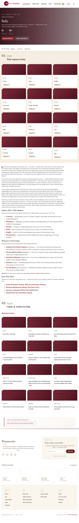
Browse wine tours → (22, 38)
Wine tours (25, 494)
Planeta (9, 262)
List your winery (63, 496)
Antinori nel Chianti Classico (16, 247)
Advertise (61, 499)
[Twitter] (7, 454)
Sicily (8, 229)
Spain (6, 502)
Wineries (43, 4)
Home (3, 14)
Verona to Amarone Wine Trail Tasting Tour (22, 290)
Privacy (17, 514)
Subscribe (70, 451)
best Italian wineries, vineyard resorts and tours (37, 273)
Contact (60, 502)
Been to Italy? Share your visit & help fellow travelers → (20, 423)
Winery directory (27, 496)
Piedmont (10, 222)
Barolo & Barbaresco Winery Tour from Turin (22, 287)
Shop (50, 4)
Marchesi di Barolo (13, 257)
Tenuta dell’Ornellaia (14, 252)
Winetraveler (9, 441)
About (60, 494)
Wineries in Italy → (8, 313)
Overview (19, 49)
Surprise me (73, 465)
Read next (27, 49)
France (6, 494)
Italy (6, 496)
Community (59, 4)
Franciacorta (11, 235)
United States (8, 499)
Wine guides (44, 496)
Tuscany (9, 216)
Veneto (8, 227)
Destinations (26, 4)
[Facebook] (3, 454)
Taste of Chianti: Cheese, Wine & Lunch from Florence (26, 285)
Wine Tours (35, 4)
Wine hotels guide (27, 499)
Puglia (8, 232)
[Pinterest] (15, 454)
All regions (7, 505)
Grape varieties (44, 494)
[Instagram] (11, 454)
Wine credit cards (27, 502)
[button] (73, 3)
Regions (13, 49)
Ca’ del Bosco (11, 268)
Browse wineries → (8, 38)
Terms (21, 514)
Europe (14, 14)
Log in (68, 4)
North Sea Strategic (72, 514)
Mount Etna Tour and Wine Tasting (19, 293)
